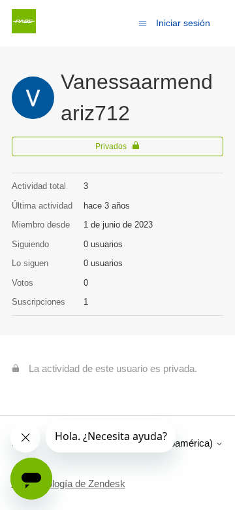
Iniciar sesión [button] (183, 23)
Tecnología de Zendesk (76, 483)
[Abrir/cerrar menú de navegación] (142, 22)
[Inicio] (24, 29)
